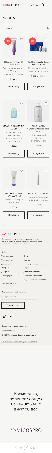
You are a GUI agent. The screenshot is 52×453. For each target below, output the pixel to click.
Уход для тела (7, 260)
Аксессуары (6, 276)
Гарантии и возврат (33, 276)
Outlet (3, 252)
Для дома (5, 272)
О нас (26, 256)
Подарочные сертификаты (35, 280)
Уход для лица (7, 256)
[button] (15, 326)
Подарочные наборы (35, 264)
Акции (26, 268)
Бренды (27, 260)
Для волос (5, 264)
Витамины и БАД (8, 283)
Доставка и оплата (32, 272)
